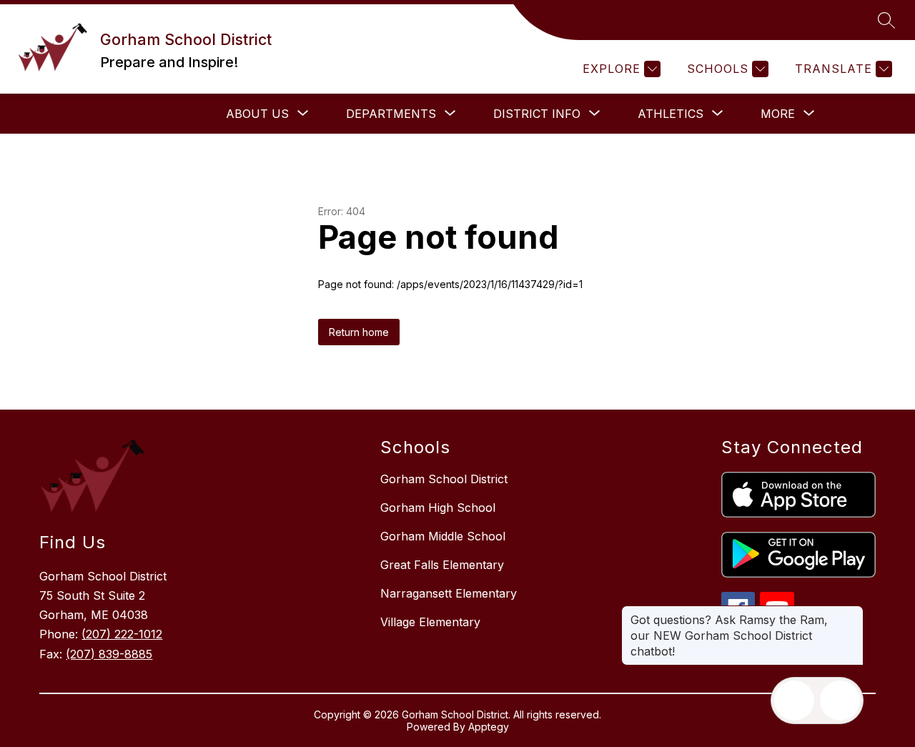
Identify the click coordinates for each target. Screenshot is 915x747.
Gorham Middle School (442, 536)
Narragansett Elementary (448, 593)
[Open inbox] (794, 701)
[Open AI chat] (840, 701)
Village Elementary (430, 622)
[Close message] (852, 612)
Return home (359, 332)
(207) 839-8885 (109, 654)
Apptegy (488, 727)
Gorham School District (444, 479)
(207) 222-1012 (121, 634)
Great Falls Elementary (442, 565)
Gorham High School (437, 507)
